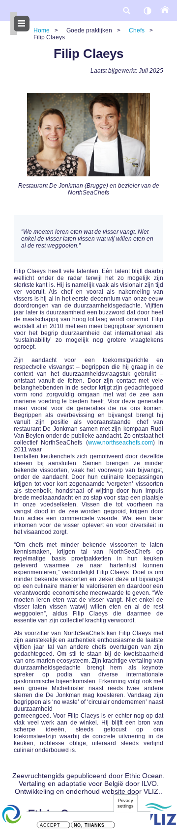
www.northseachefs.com (120, 442)
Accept (50, 825)
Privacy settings (126, 803)
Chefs (137, 30)
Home (41, 30)
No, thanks (89, 825)
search (126, 10)
